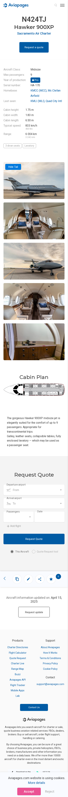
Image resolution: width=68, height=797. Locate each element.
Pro (36, 80)
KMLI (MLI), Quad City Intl (46, 101)
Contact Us (34, 707)
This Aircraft (22, 551)
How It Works (50, 652)
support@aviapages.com (50, 684)
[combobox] (34, 490)
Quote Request (17, 658)
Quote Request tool (47, 551)
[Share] (39, 579)
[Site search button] (55, 5)
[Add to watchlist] (51, 579)
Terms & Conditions (50, 658)
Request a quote (34, 47)
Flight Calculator (18, 652)
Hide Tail (13, 166)
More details (36, 783)
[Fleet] (17, 579)
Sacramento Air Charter (34, 33)
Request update (34, 612)
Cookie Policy (50, 668)
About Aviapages (50, 647)
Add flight (15, 526)
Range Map (17, 668)
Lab (18, 695)
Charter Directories (17, 647)
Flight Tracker (17, 685)
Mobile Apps (17, 690)
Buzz (18, 674)
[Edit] (28, 579)
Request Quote (34, 539)
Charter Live (17, 663)
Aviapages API (18, 679)
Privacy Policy (50, 663)
